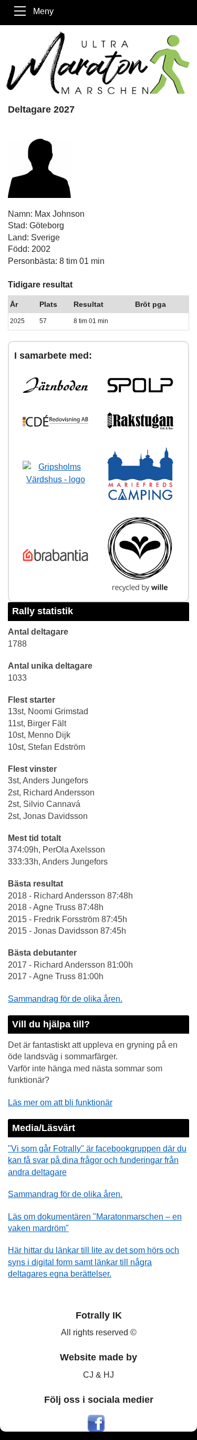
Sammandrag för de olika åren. (65, 998)
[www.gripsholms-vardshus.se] (55, 473)
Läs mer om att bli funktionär (60, 1102)
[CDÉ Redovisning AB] (55, 421)
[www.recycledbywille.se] (140, 555)
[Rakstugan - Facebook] (140, 420)
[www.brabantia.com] (55, 555)
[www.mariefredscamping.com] (140, 473)
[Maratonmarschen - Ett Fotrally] (98, 62)
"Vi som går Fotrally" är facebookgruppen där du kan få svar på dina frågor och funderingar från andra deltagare (97, 1160)
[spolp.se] (140, 385)
